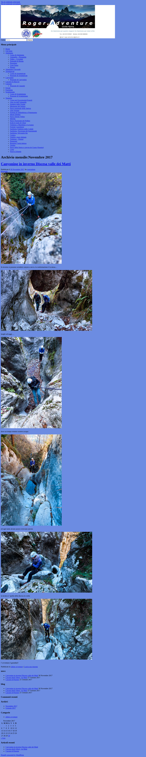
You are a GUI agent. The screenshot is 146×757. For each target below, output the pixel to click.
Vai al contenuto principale (10, 2)
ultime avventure (17, 667)
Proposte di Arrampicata (18, 76)
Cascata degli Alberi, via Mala (16, 678)
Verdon (12, 145)
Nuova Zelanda (15, 152)
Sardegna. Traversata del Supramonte (23, 131)
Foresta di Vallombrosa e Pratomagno (23, 113)
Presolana (13, 63)
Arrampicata (9, 71)
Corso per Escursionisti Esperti (21, 100)
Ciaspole (8, 84)
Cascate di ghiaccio (12, 82)
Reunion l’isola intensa (18, 143)
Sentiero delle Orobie (17, 104)
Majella (12, 119)
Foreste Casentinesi (17, 127)
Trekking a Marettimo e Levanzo (22, 125)
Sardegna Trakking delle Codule (21, 129)
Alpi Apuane (14, 110)
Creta (12, 149)
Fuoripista (9, 90)
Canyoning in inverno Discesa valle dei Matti (36, 164)
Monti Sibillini (15, 115)
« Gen (3, 738)
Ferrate (7, 88)
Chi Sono (8, 51)
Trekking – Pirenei (16, 139)
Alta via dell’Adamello (18, 102)
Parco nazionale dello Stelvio (20, 108)
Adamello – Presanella (18, 57)
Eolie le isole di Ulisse (18, 123)
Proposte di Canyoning (18, 80)
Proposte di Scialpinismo (19, 96)
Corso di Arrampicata (17, 73)
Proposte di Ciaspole (17, 86)
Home (7, 49)
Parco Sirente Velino (17, 117)
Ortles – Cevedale (16, 59)
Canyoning (9, 78)
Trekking (8, 98)
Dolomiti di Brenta (16, 61)
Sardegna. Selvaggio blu (19, 133)
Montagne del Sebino (17, 106)
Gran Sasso (14, 65)
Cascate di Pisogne (12, 680)
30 (9, 736)
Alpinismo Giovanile (13, 69)
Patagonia (13, 141)
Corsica (13, 135)
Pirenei (12, 67)
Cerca (3, 40)
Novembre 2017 (11, 706)
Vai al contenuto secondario (11, 4)
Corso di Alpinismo (17, 55)
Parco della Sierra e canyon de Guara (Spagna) (27, 147)
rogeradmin (31, 169)
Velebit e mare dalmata (18, 137)
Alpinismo (9, 53)
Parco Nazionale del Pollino (20, 121)
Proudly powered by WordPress (12, 755)
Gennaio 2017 (10, 708)
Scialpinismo (10, 92)
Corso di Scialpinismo (18, 94)
